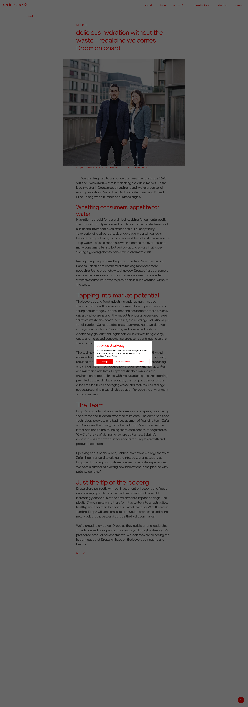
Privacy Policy (111, 356)
